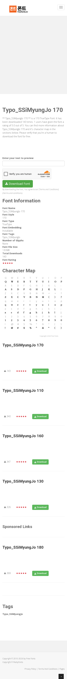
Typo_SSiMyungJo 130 (23, 481)
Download (42, 371)
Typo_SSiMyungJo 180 (23, 547)
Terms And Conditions (47, 669)
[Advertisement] (33, 51)
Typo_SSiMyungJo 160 (23, 436)
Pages (62, 669)
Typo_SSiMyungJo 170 (23, 345)
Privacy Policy (30, 669)
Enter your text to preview (18, 158)
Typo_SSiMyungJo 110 (23, 390)
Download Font (19, 184)
